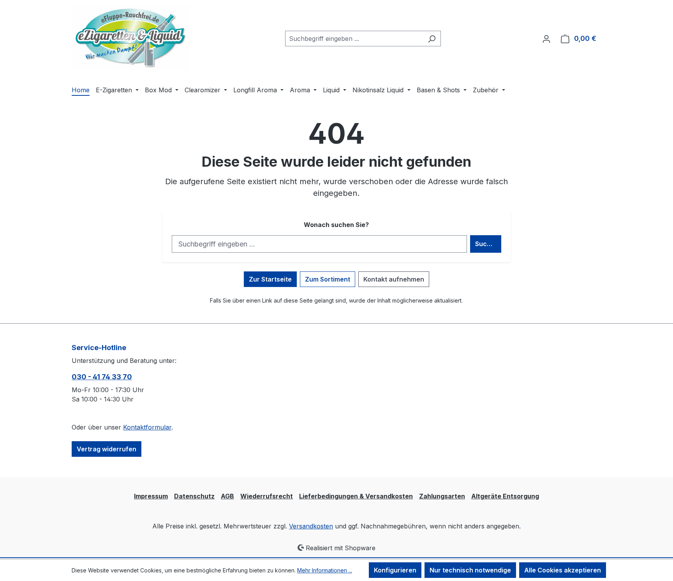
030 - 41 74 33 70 (102, 377)
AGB (227, 496)
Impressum (151, 496)
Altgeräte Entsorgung (505, 496)
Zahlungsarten (442, 496)
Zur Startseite (270, 279)
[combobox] (354, 38)
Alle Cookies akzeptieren (562, 570)
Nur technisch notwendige (470, 570)
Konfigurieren (395, 570)
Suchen (487, 244)
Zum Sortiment (327, 279)
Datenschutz (194, 496)
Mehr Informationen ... (324, 570)
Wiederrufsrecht (266, 496)
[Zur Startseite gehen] (130, 37)
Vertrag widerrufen (106, 449)
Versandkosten (311, 526)
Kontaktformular (147, 427)
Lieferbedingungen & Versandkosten (356, 496)
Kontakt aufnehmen (393, 279)
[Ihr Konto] (546, 38)
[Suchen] (432, 38)
